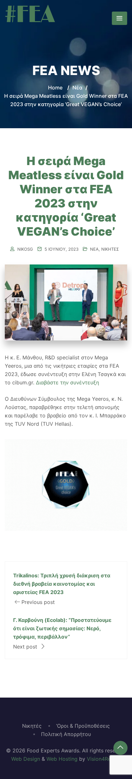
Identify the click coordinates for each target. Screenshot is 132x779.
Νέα (94, 249)
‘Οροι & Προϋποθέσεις (83, 726)
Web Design (25, 759)
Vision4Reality (104, 759)
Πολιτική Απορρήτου (66, 734)
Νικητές (110, 249)
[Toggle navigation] (119, 18)
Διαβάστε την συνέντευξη (67, 382)
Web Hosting (62, 759)
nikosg (25, 249)
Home (55, 87)
